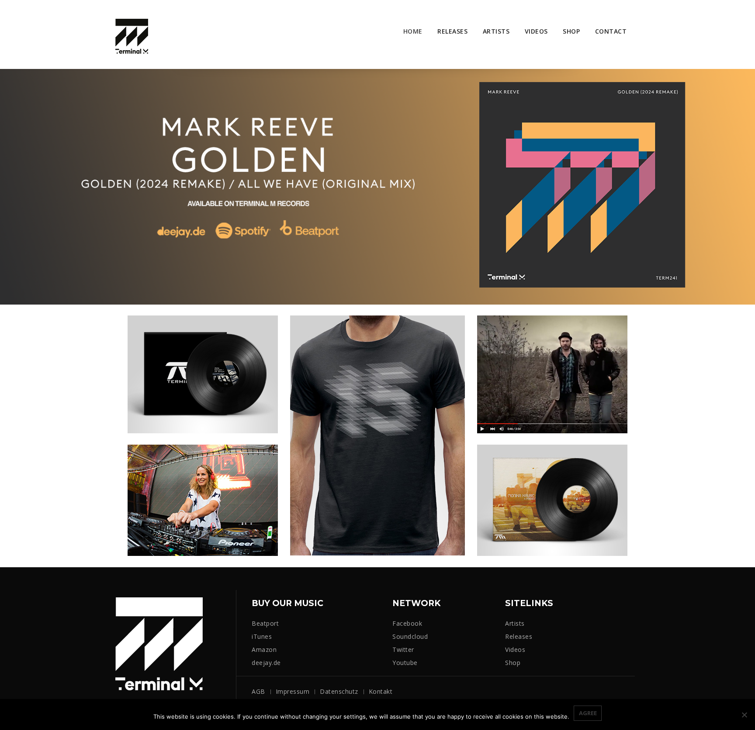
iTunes (262, 636)
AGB (258, 691)
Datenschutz (339, 691)
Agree (588, 713)
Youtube (405, 662)
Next (735, 191)
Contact (611, 31)
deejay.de (266, 662)
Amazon (264, 649)
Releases (452, 31)
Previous (20, 191)
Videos (536, 31)
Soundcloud (410, 636)
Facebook (407, 623)
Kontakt (381, 691)
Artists (496, 31)
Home (413, 31)
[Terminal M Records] (131, 35)
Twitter (403, 649)
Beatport (265, 623)
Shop (571, 31)
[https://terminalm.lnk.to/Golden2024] (377, 186)
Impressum (293, 691)
